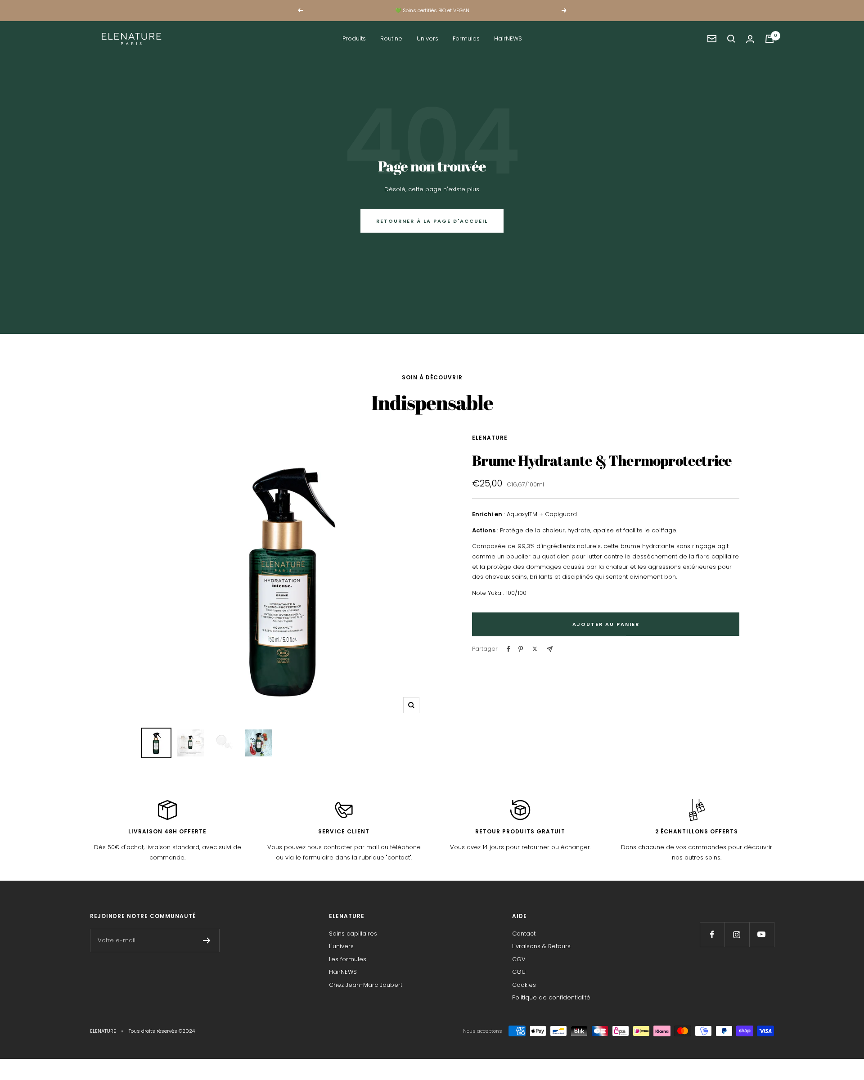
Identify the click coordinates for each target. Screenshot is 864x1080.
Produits (354, 38)
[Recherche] (731, 39)
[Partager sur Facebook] (508, 649)
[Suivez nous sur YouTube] (761, 934)
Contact (524, 933)
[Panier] (769, 39)
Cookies (524, 985)
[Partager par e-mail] (550, 649)
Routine (391, 38)
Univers (427, 38)
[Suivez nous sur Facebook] (712, 934)
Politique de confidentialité (551, 997)
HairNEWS (508, 38)
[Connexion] (750, 39)
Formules (466, 38)
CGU (519, 972)
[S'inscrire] (207, 940)
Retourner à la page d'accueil (432, 221)
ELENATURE (490, 437)
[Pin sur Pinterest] (520, 649)
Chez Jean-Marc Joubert (365, 985)
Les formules (347, 959)
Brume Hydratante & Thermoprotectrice (602, 460)
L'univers (341, 946)
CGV (519, 959)
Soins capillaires (353, 933)
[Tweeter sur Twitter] (535, 649)
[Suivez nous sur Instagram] (736, 934)
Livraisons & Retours (541, 946)
